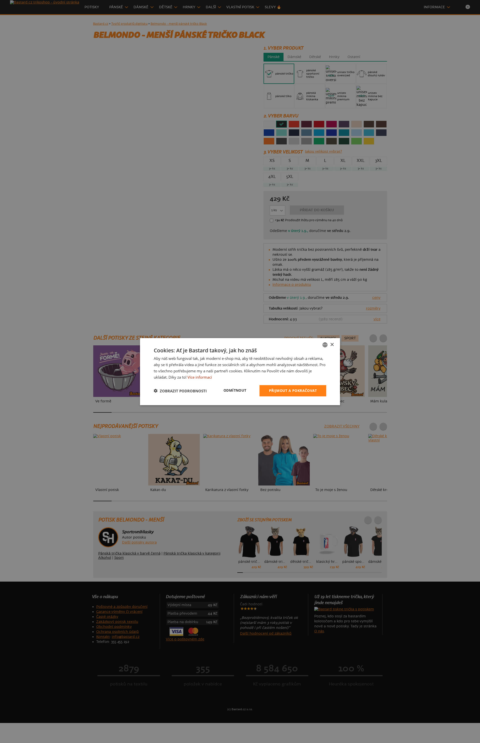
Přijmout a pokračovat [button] (293, 390)
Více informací (200, 376)
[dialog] (240, 371)
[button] (180, 390)
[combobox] (325, 344)
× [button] (332, 344)
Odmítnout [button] (235, 390)
